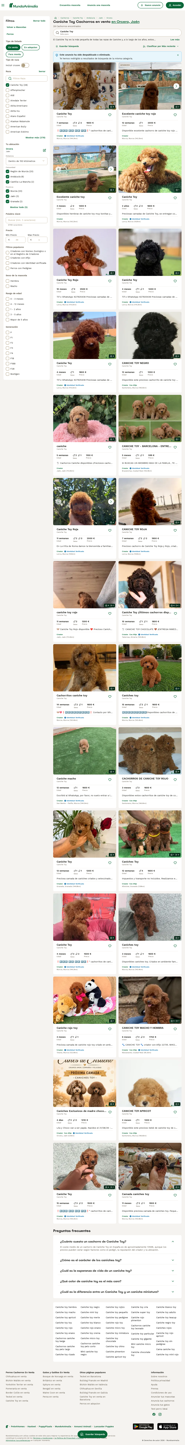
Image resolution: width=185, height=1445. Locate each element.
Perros (10, 34)
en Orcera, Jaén (125, 22)
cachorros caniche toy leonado (140, 1327)
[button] (150, 86)
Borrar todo (39, 21)
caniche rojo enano (91, 1328)
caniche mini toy (89, 1312)
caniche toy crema (90, 1333)
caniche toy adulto (166, 1312)
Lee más (175, 39)
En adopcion (30, 47)
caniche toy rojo (64, 1328)
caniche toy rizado (65, 1354)
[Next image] (176, 86)
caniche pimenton (115, 1351)
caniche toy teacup (166, 1317)
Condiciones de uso (161, 1392)
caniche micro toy (90, 1338)
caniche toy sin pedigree (164, 1342)
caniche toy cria (139, 1307)
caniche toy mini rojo (167, 1354)
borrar (42, 71)
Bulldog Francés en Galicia (94, 1392)
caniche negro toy (165, 1322)
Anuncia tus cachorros (162, 1400)
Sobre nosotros (159, 1376)
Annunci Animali (82, 1426)
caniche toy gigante (141, 1339)
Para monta (14, 54)
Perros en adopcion (90, 1403)
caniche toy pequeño (117, 1312)
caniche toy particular (142, 1333)
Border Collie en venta (17, 1392)
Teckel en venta (14, 1396)
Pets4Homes (18, 1426)
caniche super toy (140, 1312)
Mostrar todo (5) (19, 207)
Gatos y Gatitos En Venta (56, 1372)
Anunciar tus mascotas (163, 1396)
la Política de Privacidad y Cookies (69, 1438)
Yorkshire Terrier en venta (19, 1384)
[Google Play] (143, 1426)
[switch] (25, 65)
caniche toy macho (65, 1312)
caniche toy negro (90, 1307)
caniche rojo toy (114, 1322)
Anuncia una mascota (98, 5)
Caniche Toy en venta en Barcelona (92, 1398)
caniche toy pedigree (117, 1317)
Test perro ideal (159, 1409)
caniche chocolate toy (140, 1353)
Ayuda (154, 1384)
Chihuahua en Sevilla (91, 1388)
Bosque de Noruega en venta (58, 1376)
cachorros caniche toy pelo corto (90, 1345)
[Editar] (44, 150)
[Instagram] (160, 1414)
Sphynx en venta (51, 1384)
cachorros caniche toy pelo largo (65, 1348)
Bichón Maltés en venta (18, 1380)
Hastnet (31, 1426)
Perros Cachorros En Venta (20, 1372)
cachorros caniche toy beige (65, 1340)
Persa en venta (50, 1396)
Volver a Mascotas (16, 27)
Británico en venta (52, 1380)
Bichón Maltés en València (93, 1384)
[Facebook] (154, 1414)
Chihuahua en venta (16, 1376)
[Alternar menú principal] (3, 5)
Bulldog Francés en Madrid (94, 1380)
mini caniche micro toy (141, 1345)
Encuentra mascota (70, 5)
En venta (13, 47)
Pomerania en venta (16, 1388)
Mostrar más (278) (35, 137)
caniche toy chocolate (112, 1340)
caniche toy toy (64, 1322)
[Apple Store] (167, 1426)
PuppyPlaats (45, 1426)
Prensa (154, 1388)
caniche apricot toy (116, 1357)
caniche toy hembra (66, 1307)
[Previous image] (124, 86)
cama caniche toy (165, 1349)
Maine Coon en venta (54, 1392)
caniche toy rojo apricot (164, 1334)
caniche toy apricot (66, 1317)
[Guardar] (110, 115)
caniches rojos (164, 1328)
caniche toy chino (115, 1346)
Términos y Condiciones (43, 1438)
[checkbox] (7, 85)
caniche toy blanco (91, 1322)
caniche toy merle (90, 1317)
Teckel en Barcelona (90, 1376)
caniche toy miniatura (117, 1333)
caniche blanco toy (166, 1307)
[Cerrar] (178, 55)
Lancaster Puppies (104, 1426)
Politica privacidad (160, 1380)
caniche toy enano (65, 1333)
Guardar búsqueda (69, 46)
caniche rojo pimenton (137, 1319)
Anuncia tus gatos (160, 1405)
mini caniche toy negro (89, 1353)
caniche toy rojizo (115, 1307)
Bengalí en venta (51, 1388)
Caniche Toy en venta (17, 1400)
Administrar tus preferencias (18, 1440)
